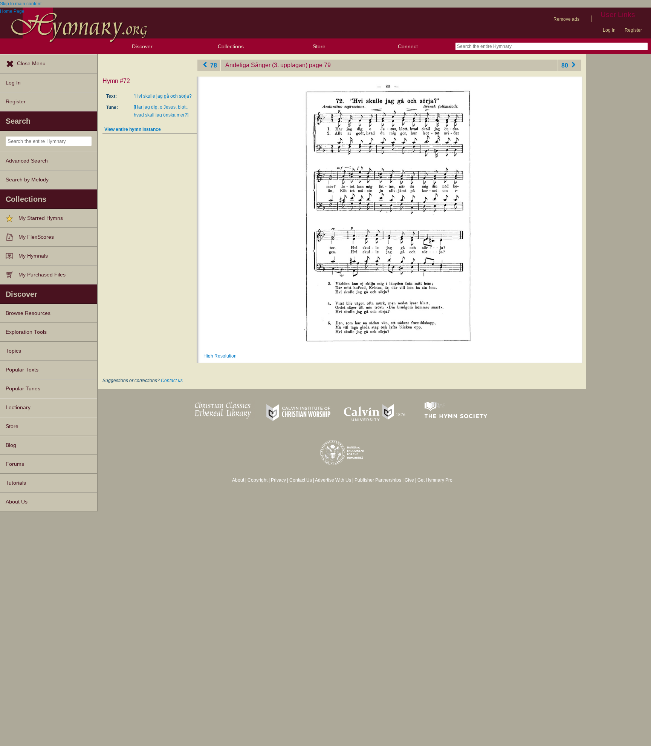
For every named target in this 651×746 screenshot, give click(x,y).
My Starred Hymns (40, 218)
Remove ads (566, 19)
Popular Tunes (23, 388)
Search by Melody (27, 180)
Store (319, 46)
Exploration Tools (26, 332)
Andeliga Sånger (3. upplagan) (266, 65)
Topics (13, 351)
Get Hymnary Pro (434, 480)
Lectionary (18, 407)
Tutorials (16, 483)
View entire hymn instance (132, 129)
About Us (17, 502)
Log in (609, 30)
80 (565, 65)
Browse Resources (28, 313)
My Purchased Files (42, 275)
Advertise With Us (333, 480)
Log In (13, 83)
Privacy (278, 480)
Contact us (172, 380)
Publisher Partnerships (378, 480)
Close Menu (31, 63)
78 (213, 65)
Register (633, 30)
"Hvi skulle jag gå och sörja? (163, 96)
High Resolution (220, 356)
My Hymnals (33, 256)
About (238, 480)
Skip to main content (20, 3)
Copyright (257, 480)
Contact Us (300, 480)
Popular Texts (22, 370)
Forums (15, 464)
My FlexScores (36, 237)
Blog (11, 445)
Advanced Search (27, 161)
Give (409, 480)
